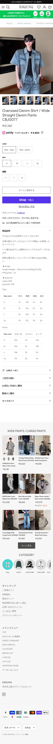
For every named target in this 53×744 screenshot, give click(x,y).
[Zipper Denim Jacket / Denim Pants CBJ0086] (43, 484)
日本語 (28, 727)
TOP (4, 632)
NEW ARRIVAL (8, 644)
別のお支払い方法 (26, 206)
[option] (26, 60)
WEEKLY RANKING (10, 640)
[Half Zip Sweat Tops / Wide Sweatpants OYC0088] (43, 445)
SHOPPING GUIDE (10, 665)
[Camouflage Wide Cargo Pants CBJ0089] (10, 520)
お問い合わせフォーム (12, 607)
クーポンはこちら (10, 670)
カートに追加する (26, 190)
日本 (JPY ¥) (9, 727)
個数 (4, 171)
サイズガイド (8, 401)
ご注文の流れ (8, 378)
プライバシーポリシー (12, 615)
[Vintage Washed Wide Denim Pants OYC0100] (26, 445)
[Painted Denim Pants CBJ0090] (26, 520)
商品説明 (6, 231)
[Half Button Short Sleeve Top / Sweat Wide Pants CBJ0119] (10, 445)
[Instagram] (4, 694)
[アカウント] (44, 7)
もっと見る (27, 545)
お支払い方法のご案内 (12, 385)
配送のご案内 (8, 393)
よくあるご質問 (9, 611)
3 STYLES (6, 661)
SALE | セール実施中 (11, 636)
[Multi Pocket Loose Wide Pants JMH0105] (10, 484)
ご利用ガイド (8, 590)
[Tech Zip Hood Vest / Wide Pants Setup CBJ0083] (43, 520)
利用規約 (6, 594)
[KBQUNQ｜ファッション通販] (26, 7)
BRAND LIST (7, 653)
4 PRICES (6, 657)
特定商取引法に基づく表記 (14, 603)
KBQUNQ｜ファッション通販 (18, 734)
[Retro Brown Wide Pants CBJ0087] (26, 484)
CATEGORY (7, 649)
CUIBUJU (21, 212)
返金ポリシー (8, 598)
